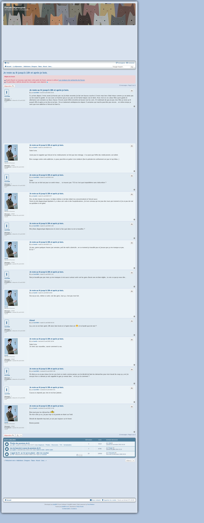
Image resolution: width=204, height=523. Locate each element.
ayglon (14, 449)
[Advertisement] (69, 43)
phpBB (55, 504)
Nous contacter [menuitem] (96, 500)
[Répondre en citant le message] (131, 90)
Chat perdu (111, 452)
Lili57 (13, 445)
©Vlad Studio (80, 506)
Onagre (110, 448)
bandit (6, 161)
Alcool (32, 320)
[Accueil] (69, 14)
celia (109, 443)
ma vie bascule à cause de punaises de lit (25, 448)
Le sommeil (43, 454)
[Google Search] (132, 67)
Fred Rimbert (90, 504)
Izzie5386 (7, 96)
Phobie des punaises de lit (20, 443)
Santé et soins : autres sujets (44, 449)
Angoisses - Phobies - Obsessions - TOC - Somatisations (55, 445)
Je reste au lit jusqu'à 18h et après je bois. (25, 72)
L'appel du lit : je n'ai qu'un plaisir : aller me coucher (29, 453)
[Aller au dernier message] (112, 443)
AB (13, 454)
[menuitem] (6, 62)
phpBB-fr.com (65, 506)
